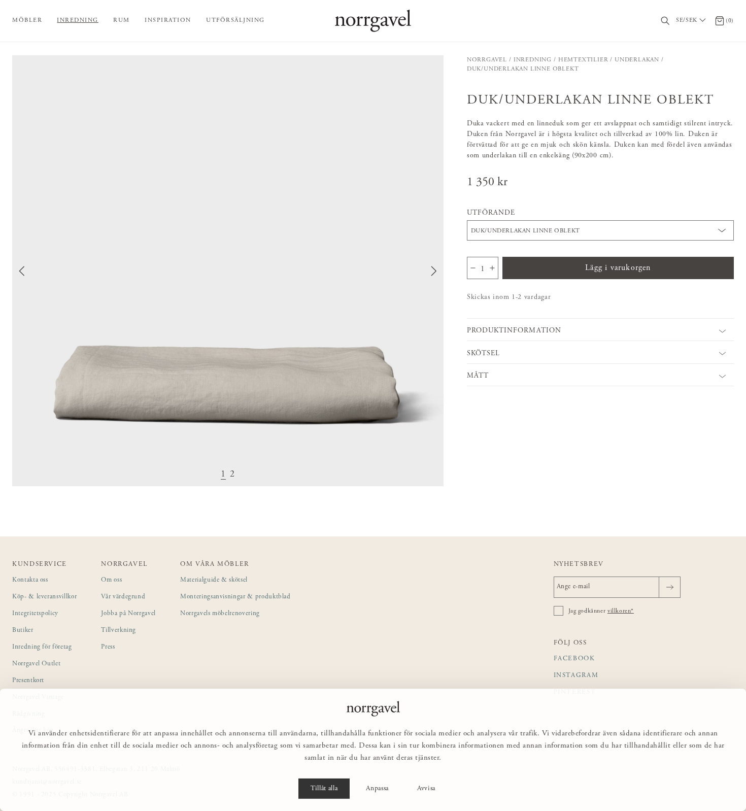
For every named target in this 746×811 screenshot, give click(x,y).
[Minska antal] (473, 268)
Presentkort (28, 681)
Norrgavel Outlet (36, 664)
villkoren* (620, 611)
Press (108, 647)
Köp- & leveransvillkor (44, 597)
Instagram (576, 675)
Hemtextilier (583, 60)
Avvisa (426, 788)
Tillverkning (118, 630)
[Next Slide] (434, 271)
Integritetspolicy (35, 614)
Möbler (27, 20)
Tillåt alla (324, 788)
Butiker (22, 630)
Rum (121, 20)
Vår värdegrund (123, 597)
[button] (228, 271)
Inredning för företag (42, 647)
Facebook (574, 659)
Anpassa (377, 788)
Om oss (111, 580)
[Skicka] (670, 587)
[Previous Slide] (21, 271)
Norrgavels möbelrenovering (220, 614)
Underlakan (637, 60)
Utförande (491, 213)
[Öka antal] (492, 268)
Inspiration (168, 20)
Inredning (77, 20)
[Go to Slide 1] (223, 474)
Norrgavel (487, 60)
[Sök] (665, 21)
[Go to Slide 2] (232, 474)
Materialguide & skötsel (214, 580)
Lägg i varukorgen (618, 268)
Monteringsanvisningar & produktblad (235, 597)
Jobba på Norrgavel (128, 614)
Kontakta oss (30, 580)
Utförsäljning (235, 20)
